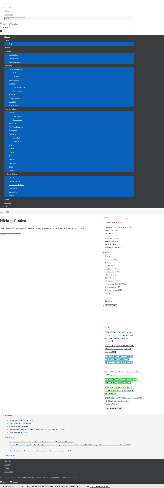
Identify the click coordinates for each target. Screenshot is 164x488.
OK (92, 486)
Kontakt (7, 7)
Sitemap (7, 464)
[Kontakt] (14, 24)
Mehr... (107, 293)
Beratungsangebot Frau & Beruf (20, 423)
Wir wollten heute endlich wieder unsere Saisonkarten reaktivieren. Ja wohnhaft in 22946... (40, 451)
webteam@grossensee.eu (113, 247)
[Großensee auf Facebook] (5, 24)
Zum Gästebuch (10, 455)
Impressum (8, 14)
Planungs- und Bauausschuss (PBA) (21, 420)
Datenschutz (9, 11)
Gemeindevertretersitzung (18, 432)
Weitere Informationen (102, 486)
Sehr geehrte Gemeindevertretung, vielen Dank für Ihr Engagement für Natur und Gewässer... (41, 442)
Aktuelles (8, 4)
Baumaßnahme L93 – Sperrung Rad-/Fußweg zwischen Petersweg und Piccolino (37, 429)
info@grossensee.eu (112, 241)
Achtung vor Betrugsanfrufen (19, 426)
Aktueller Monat (111, 305)
